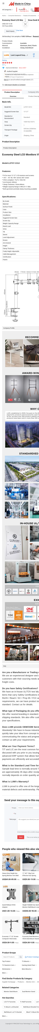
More (4, 1016)
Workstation (6, 969)
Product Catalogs (33, 957)
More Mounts (26, 969)
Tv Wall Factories (25, 1002)
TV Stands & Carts (8, 965)
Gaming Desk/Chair (28, 965)
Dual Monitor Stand (28, 991)
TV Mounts (25, 961)
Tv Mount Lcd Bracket (11, 1007)
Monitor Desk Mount (11, 991)
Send (20, 837)
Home (4, 15)
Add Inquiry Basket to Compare (15, 85)
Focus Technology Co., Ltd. (27, 1023)
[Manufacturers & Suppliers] (19, 4)
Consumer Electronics (14, 15)
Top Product (6, 961)
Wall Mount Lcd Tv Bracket (13, 1012)
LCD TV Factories (9, 1002)
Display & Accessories (29, 15)
